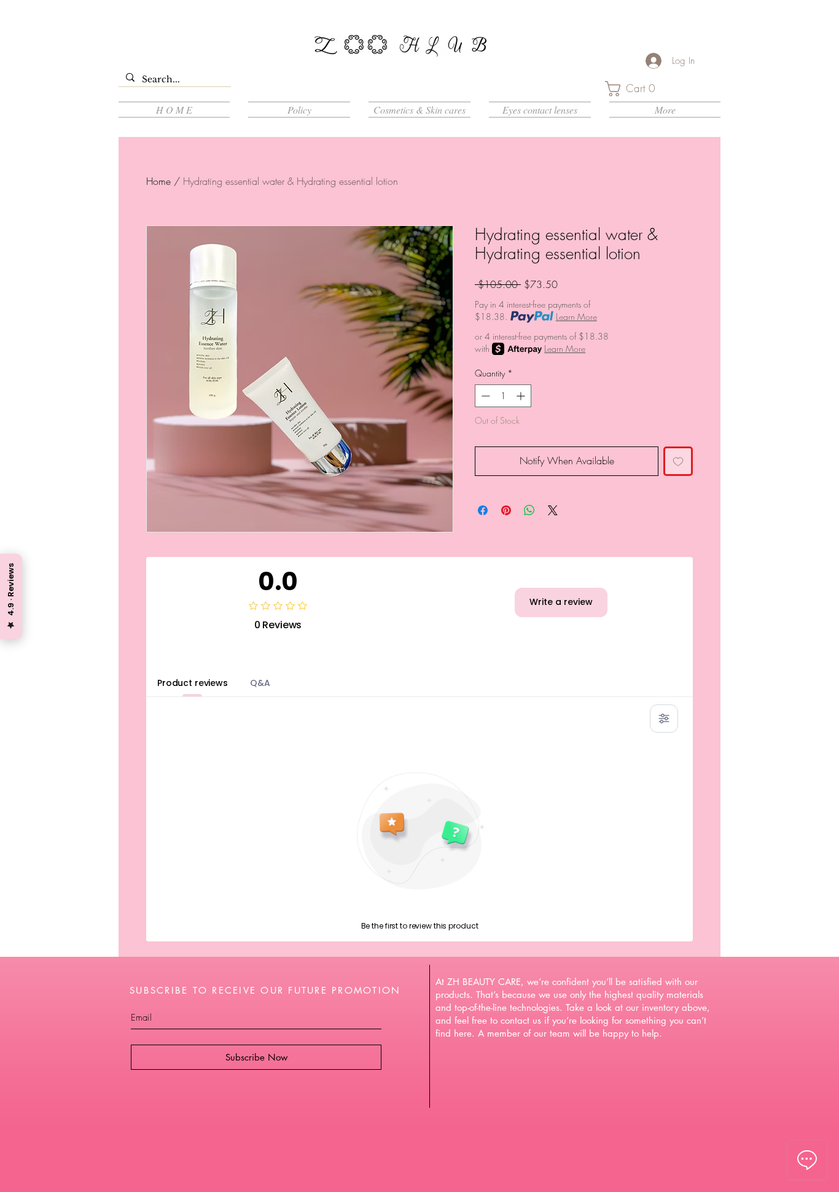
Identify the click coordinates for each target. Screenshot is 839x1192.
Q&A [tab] (260, 683)
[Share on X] (552, 510)
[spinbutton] (503, 396)
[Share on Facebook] (482, 510)
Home (158, 181)
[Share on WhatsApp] (529, 510)
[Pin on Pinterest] (506, 510)
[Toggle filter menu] (664, 718)
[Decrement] (484, 396)
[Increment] (521, 396)
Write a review (561, 602)
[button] (634, 88)
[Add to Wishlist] (678, 461)
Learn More (576, 316)
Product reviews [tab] (192, 683)
